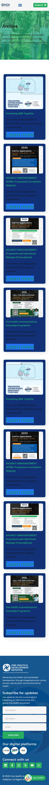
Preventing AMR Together (20, 113)
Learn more (20, 134)
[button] (20, 5)
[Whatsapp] (39, 765)
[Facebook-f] (12, 765)
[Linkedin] (5, 765)
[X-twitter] (25, 765)
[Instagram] (19, 765)
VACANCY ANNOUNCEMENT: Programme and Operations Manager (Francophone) (21, 253)
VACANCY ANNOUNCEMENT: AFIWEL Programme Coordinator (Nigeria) (23, 182)
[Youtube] (32, 765)
